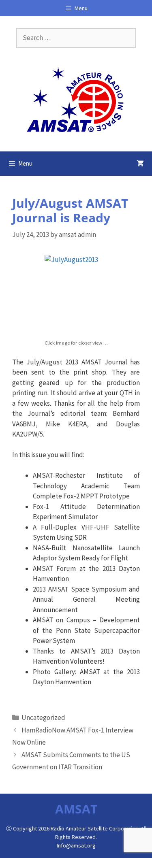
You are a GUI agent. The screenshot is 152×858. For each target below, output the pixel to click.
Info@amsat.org (76, 845)
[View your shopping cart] (140, 163)
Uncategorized (43, 717)
